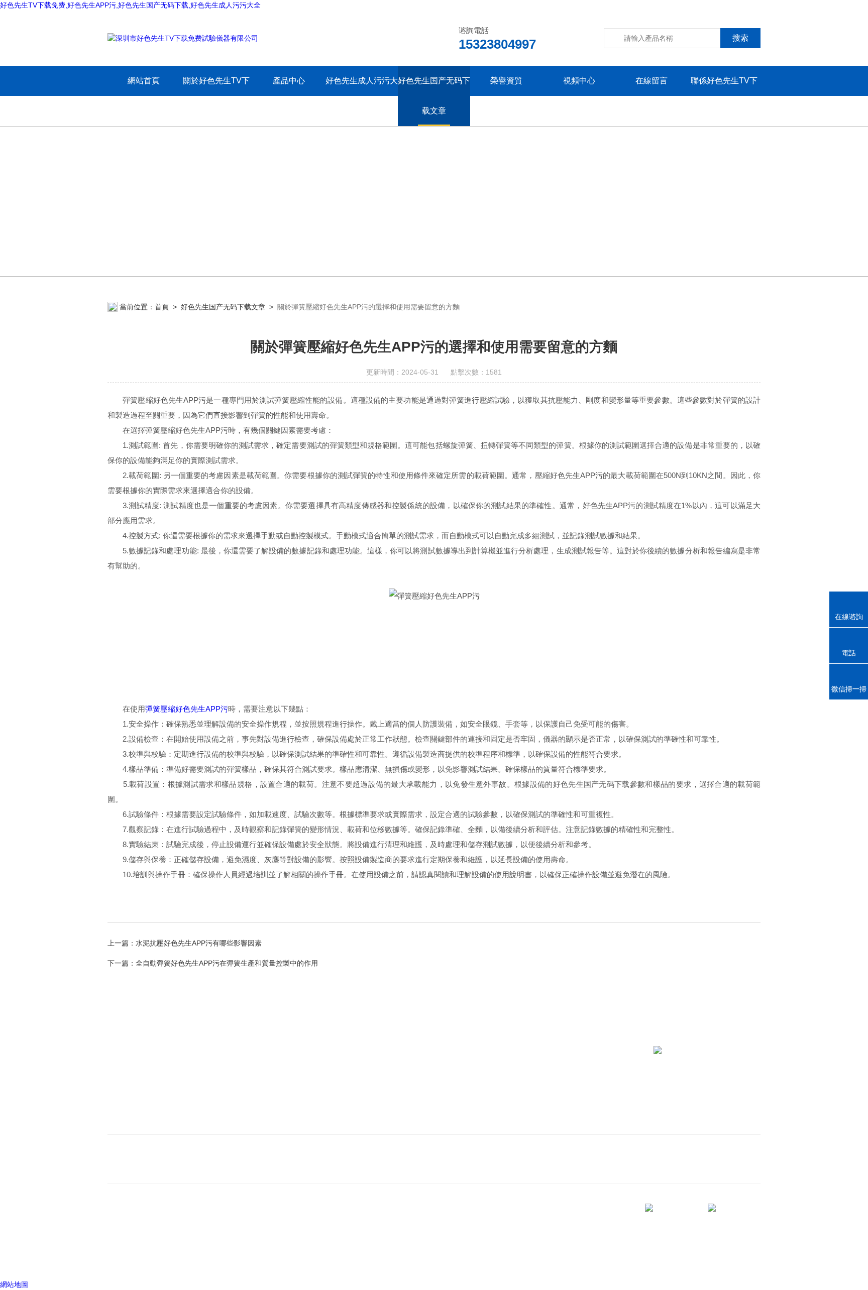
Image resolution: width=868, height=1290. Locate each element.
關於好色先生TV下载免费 (216, 95)
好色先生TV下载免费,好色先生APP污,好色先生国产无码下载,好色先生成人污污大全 (130, 5)
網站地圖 (14, 1284)
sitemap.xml (142, 1240)
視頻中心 (579, 80)
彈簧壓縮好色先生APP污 (186, 709)
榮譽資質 (506, 80)
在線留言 (651, 80)
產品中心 (289, 80)
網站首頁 (144, 80)
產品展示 (281, 1107)
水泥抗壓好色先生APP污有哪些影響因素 (199, 943)
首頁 (162, 307)
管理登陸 (121, 1259)
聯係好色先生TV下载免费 (724, 95)
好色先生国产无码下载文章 (434, 95)
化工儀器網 (252, 1259)
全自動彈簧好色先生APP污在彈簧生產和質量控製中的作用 (227, 963)
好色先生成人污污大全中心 (361, 95)
